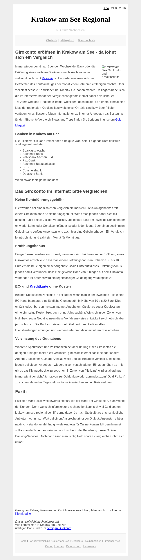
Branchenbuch (86, 40)
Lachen (59, 546)
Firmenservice (112, 540)
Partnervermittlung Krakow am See (49, 540)
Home (22, 540)
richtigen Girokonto (59, 528)
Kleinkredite (23, 513)
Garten (49, 546)
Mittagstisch (67, 40)
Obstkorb (51, 40)
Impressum (89, 546)
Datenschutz (73, 546)
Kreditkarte (39, 286)
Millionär (47, 78)
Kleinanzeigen (93, 540)
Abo (106, 8)
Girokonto (77, 540)
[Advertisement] (70, 477)
